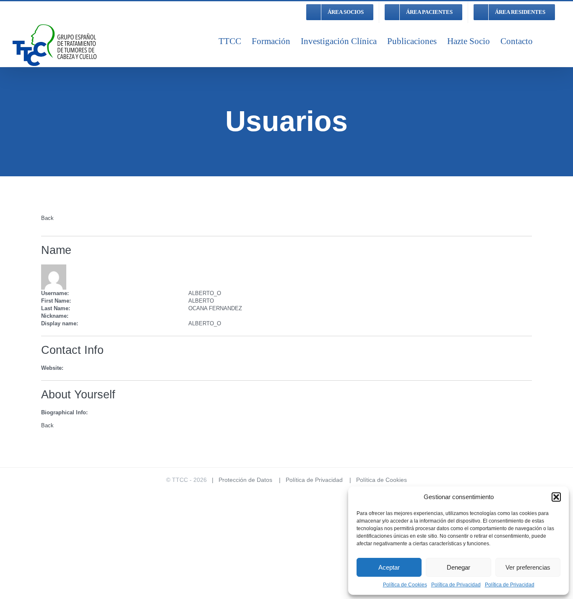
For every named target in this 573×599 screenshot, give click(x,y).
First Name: (56, 301)
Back (47, 218)
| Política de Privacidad (308, 479)
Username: (55, 293)
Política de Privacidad (456, 585)
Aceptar (389, 567)
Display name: (59, 323)
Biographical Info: (64, 412)
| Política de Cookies (375, 479)
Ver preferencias (527, 567)
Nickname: (54, 316)
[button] (556, 497)
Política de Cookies (405, 585)
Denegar (458, 567)
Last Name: (55, 308)
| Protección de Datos (239, 479)
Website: (52, 368)
